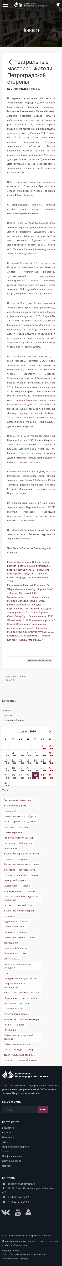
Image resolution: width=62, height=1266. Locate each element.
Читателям (8, 1137)
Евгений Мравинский (20, 489)
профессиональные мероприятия (14, 985)
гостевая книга (27, 869)
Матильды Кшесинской (20, 111)
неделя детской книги (16, 921)
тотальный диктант (27, 1060)
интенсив (23, 827)
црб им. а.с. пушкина (24, 821)
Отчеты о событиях (13, 720)
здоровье (22, 875)
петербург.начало (13, 1008)
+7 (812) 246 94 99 (18, 1201)
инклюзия (9, 916)
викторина (9, 843)
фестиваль (10, 1003)
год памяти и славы (15, 932)
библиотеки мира (29, 1019)
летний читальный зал (26, 992)
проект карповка (13, 832)
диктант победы (30, 998)
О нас (5, 1151)
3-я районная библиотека (17, 800)
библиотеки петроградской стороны (18, 1037)
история (8, 875)
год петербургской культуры (19, 837)
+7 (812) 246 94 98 (18, 1197)
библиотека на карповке (17, 1044)
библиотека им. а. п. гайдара (20, 816)
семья (32, 937)
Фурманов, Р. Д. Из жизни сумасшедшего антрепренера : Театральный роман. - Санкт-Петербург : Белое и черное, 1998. (30, 612)
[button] (57, 5)
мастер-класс (11, 885)
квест (7, 992)
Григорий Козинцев (25, 400)
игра (6, 973)
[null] (10, 62)
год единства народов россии (20, 978)
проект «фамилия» (14, 926)
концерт (20, 1024)
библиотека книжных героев (19, 910)
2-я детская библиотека (17, 864)
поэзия (34, 875)
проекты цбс (10, 811)
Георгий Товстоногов (29, 462)
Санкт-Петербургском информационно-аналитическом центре (24, 1256)
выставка (9, 859)
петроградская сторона (16, 1014)
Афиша (6, 1142)
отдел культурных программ (19, 1055)
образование (11, 998)
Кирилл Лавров (43, 440)
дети (6, 821)
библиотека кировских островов (21, 853)
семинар (22, 859)
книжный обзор (25, 905)
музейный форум (13, 891)
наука (7, 1049)
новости (8, 1060)
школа (26, 885)
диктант (8, 905)
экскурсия (9, 869)
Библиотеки (8, 1127)
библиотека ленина (14, 937)
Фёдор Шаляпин (24, 195)
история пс (10, 1030)
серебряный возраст (15, 880)
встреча (24, 1003)
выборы (31, 1049)
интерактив (10, 1019)
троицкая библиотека (15, 948)
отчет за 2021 (11, 958)
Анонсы (6, 710)
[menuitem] (31, 1128)
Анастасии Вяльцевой (40, 107)
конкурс (18, 1049)
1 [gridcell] (42, 745)
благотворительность (15, 805)
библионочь (25, 843)
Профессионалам (12, 1156)
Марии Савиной (45, 111)
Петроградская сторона (15, 1146)
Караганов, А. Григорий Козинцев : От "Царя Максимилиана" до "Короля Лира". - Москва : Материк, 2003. (30, 589)
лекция (7, 1024)
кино (36, 864)
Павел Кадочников (39, 365)
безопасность (11, 953)
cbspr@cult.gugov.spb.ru (21, 1183)
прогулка (9, 827)
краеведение (11, 942)
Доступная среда (11, 1160)
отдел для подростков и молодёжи (17, 966)
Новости (7, 715)
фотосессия (10, 848)
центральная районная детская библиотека (21, 898)
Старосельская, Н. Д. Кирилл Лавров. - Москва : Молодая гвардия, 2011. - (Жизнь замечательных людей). (29, 601)
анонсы (31, 891)
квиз (25, 953)
